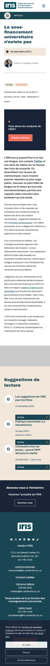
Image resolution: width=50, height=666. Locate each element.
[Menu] (44, 6)
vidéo (7, 102)
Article (18, 16)
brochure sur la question (21, 223)
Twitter (38, 161)
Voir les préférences (26, 660)
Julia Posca (35, 459)
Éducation (21, 85)
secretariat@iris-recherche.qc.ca (25, 570)
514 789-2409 (25, 560)
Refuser (26, 652)
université (32, 97)
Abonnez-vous (25, 503)
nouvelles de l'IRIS (14, 97)
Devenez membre (20, 138)
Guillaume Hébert (23, 435)
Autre (9, 85)
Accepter (26, 645)
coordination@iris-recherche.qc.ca (25, 615)
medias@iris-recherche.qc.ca (25, 591)
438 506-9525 (25, 588)
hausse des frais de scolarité (20, 92)
